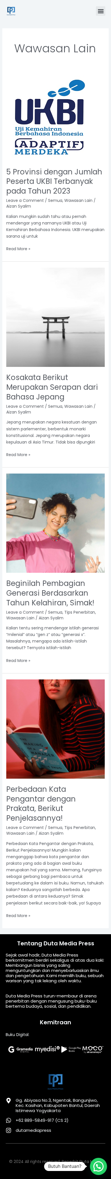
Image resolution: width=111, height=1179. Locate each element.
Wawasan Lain (78, 200)
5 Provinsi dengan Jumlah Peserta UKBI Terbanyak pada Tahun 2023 (54, 181)
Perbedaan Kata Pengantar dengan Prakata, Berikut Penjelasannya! (41, 803)
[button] (100, 11)
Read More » (18, 249)
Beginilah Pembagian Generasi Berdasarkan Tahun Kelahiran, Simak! (50, 593)
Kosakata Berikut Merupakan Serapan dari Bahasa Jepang (52, 387)
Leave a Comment (25, 200)
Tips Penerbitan (79, 612)
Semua (55, 200)
